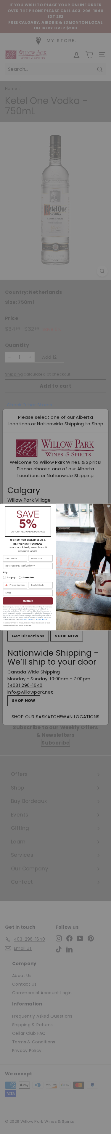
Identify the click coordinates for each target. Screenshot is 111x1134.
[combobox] (5, 585)
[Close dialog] (108, 506)
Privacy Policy (27, 619)
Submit (28, 601)
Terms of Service (41, 619)
